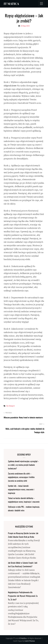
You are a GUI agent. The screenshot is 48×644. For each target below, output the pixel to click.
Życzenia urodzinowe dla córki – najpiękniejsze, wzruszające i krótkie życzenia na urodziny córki (21, 477)
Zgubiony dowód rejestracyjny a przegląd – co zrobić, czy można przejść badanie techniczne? (23, 465)
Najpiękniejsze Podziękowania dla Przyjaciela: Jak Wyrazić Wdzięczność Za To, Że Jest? (23, 596)
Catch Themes (30, 641)
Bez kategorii (10, 405)
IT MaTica (11, 4)
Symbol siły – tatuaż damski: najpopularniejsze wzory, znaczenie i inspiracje (21, 489)
